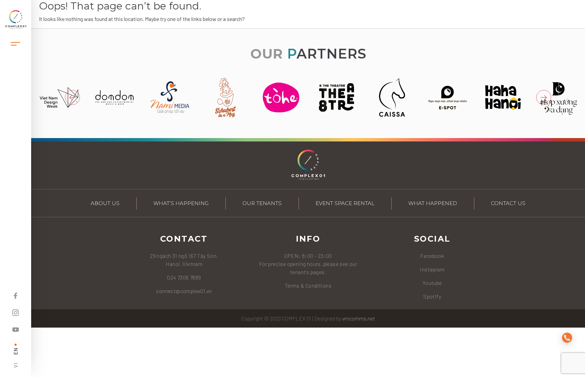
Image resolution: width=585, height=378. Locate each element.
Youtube (432, 283)
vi (15, 365)
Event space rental (345, 203)
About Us (105, 203)
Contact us (508, 203)
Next (543, 97)
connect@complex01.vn (184, 291)
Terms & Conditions (308, 285)
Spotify (432, 296)
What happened (432, 203)
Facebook (432, 255)
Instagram (432, 269)
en (15, 351)
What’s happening (181, 203)
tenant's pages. (308, 272)
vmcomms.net (358, 318)
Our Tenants (262, 203)
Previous (72, 97)
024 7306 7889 (184, 277)
